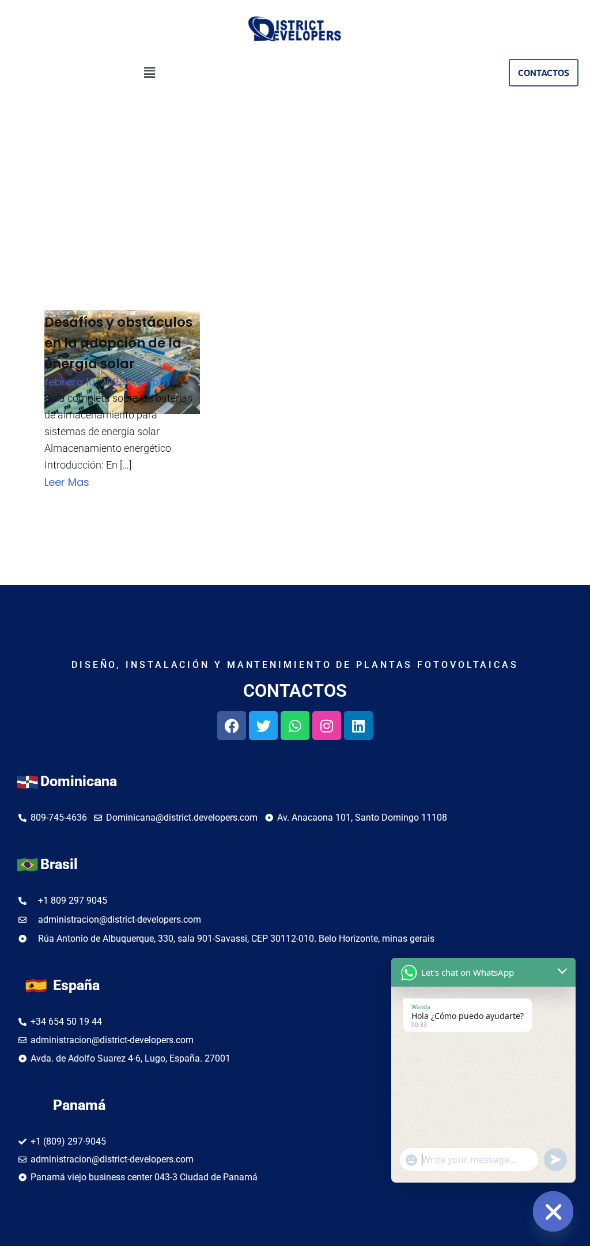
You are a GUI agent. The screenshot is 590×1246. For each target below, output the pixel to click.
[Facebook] (231, 725)
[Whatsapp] (295, 725)
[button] (149, 73)
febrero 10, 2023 (85, 382)
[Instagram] (326, 725)
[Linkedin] (358, 725)
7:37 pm (148, 382)
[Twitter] (263, 725)
